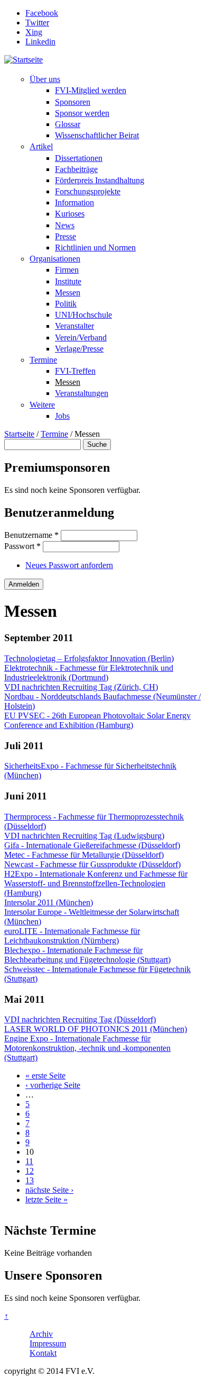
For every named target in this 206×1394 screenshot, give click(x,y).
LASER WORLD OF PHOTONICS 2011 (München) (95, 1028)
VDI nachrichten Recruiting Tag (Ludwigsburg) (84, 835)
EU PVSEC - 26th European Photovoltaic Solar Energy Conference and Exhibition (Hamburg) (97, 720)
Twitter (37, 22)
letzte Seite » (46, 1199)
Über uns (45, 79)
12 (29, 1170)
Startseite (19, 433)
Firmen (67, 269)
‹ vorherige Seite (52, 1085)
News (64, 225)
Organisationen (55, 258)
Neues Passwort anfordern (69, 565)
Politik (66, 303)
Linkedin (40, 41)
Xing (33, 32)
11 (29, 1161)
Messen (67, 292)
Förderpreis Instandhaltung (99, 180)
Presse (65, 236)
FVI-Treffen (75, 370)
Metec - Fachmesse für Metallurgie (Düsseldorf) (84, 854)
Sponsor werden (82, 113)
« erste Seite (45, 1075)
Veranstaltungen (81, 393)
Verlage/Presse (79, 348)
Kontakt (43, 1352)
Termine (43, 359)
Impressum (48, 1343)
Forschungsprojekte (87, 191)
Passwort (22, 546)
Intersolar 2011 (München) (48, 902)
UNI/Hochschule (83, 314)
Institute (68, 281)
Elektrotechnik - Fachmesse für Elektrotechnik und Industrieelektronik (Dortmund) (88, 672)
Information (74, 202)
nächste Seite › (49, 1189)
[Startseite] (23, 59)
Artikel (41, 146)
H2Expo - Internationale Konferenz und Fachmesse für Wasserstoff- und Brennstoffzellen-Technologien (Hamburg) (96, 883)
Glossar (67, 124)
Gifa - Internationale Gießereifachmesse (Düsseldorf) (92, 845)
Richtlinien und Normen (95, 247)
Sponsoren (72, 101)
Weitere (42, 404)
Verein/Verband (81, 337)
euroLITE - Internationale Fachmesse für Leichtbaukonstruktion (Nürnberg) (72, 936)
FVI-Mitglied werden (90, 90)
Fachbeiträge (76, 169)
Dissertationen (78, 158)
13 (29, 1180)
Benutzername (31, 534)
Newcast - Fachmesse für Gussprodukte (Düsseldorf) (92, 864)
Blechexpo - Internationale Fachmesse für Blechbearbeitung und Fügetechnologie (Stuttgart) (87, 955)
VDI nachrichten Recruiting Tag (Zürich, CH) (81, 686)
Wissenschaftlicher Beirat (97, 135)
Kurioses (70, 213)
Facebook (41, 12)
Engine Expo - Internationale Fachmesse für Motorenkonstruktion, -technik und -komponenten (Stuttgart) (87, 1048)
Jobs (62, 415)
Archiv (41, 1333)
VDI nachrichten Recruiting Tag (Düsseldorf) (80, 1019)
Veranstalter (74, 325)
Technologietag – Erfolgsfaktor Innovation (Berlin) (89, 658)
